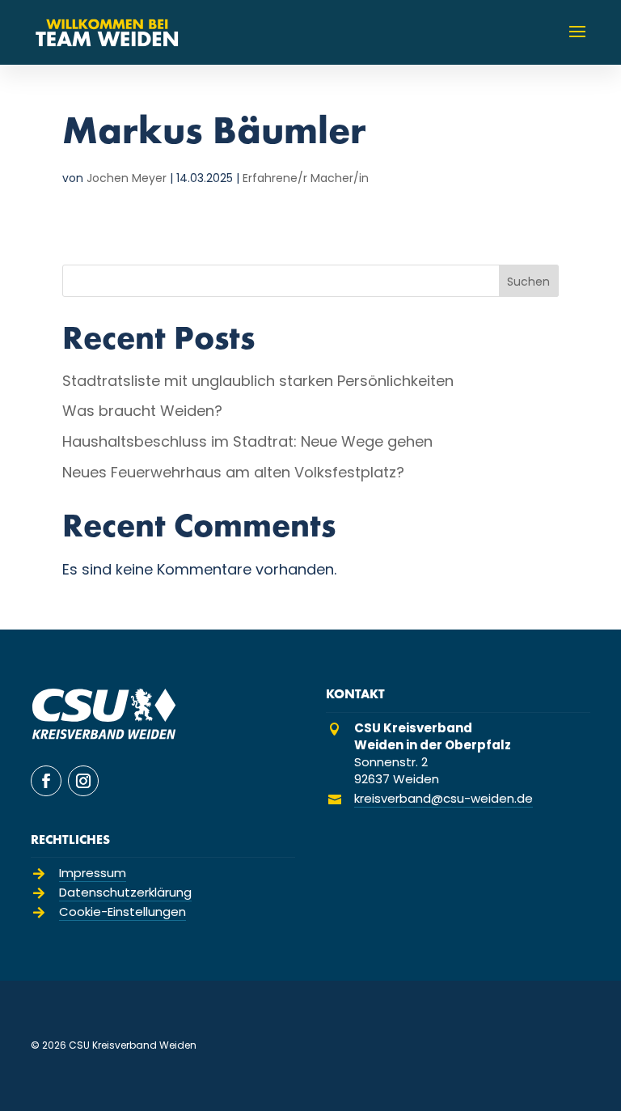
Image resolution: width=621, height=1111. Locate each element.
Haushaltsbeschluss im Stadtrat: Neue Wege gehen (247, 441)
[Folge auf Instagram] (83, 780)
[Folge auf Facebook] (46, 780)
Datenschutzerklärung (125, 892)
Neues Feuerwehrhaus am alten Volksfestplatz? (233, 472)
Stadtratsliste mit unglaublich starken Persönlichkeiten (258, 381)
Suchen (528, 282)
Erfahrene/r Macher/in (306, 178)
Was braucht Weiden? (142, 411)
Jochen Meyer (127, 178)
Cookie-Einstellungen (122, 911)
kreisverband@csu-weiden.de (443, 798)
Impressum (92, 872)
